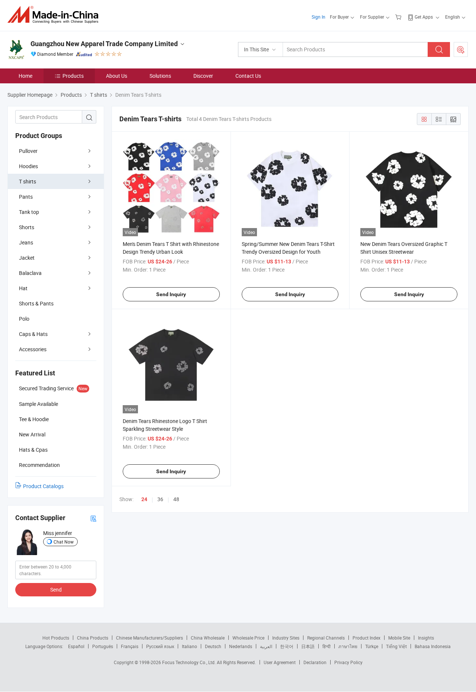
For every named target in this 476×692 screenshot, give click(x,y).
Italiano (189, 646)
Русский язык (160, 646)
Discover (203, 75)
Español (76, 646)
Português (102, 646)
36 (160, 499)
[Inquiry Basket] (399, 17)
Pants (26, 196)
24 (144, 499)
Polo (24, 318)
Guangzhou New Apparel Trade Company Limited (104, 44)
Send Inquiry (171, 294)
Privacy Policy (348, 662)
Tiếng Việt (396, 646)
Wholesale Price (248, 638)
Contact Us (248, 75)
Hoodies (28, 166)
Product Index (366, 638)
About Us (116, 75)
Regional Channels (326, 638)
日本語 (308, 646)
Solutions (160, 75)
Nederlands (240, 646)
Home (25, 75)
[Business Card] (93, 518)
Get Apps (424, 17)
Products (73, 75)
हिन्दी (326, 646)
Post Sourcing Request (461, 49)
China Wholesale (208, 638)
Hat (23, 288)
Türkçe (371, 646)
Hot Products (55, 638)
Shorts (26, 227)
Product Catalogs (43, 486)
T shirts (27, 181)
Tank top (29, 211)
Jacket (27, 257)
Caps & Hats (33, 333)
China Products (92, 638)
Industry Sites (285, 638)
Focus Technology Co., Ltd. (189, 662)
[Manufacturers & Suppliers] (55, 14)
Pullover (28, 150)
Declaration (315, 662)
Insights (426, 638)
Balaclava (30, 272)
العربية (266, 646)
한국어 (286, 646)
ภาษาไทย (347, 646)
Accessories (32, 349)
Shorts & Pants (36, 303)
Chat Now (64, 542)
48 (176, 499)
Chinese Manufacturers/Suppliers (149, 638)
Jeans (26, 242)
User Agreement (280, 662)
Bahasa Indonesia (433, 646)
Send (56, 589)
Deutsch (213, 646)
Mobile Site (399, 638)
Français (129, 646)
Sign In (318, 17)
